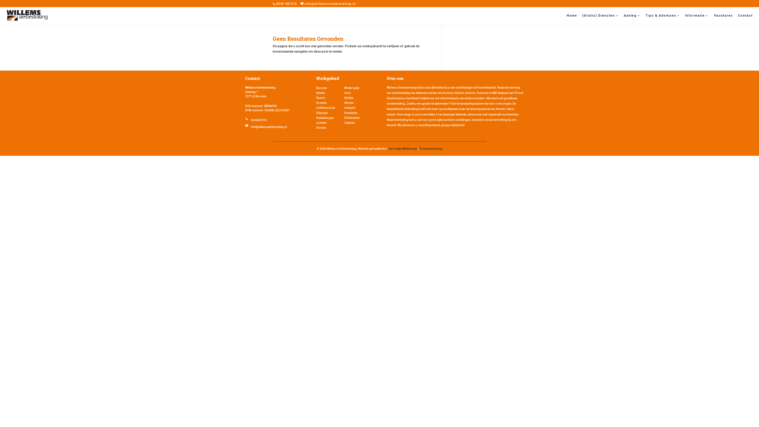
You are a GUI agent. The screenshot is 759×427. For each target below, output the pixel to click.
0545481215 (259, 120)
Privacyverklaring (430, 148)
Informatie (695, 15)
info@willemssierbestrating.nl (269, 126)
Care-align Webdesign (402, 148)
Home (572, 15)
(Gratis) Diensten (598, 15)
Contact (745, 15)
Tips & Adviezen (661, 15)
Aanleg (630, 15)
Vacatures (723, 15)
